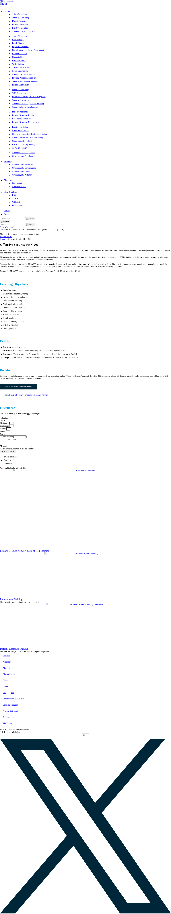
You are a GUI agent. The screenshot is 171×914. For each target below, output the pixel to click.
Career (6, 210)
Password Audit (19, 60)
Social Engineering (20, 71)
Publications (17, 205)
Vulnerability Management (23, 31)
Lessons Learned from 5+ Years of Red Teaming (24, 550)
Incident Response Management (25, 122)
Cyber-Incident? (7, 227)
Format (3, 434)
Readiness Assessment (21, 119)
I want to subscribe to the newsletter (18, 449)
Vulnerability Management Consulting (28, 103)
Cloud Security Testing (22, 141)
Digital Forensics (19, 21)
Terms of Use (8, 717)
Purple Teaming (19, 43)
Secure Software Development (25, 107)
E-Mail (3, 429)
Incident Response (20, 24)
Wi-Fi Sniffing (18, 64)
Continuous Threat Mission (23, 74)
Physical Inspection (20, 46)
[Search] (5, 221)
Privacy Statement (10, 711)
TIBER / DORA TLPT (22, 67)
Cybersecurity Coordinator (23, 156)
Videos (15, 198)
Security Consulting (20, 17)
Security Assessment (20, 100)
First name (4, 423)
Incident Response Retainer (23, 115)
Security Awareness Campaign (25, 81)
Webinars (16, 202)
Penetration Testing (20, 28)
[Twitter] (85, 913)
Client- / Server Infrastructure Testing (27, 137)
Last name (4, 426)
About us (7, 180)
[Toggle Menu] (1, 6)
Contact (7, 214)
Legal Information (10, 705)
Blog (14, 195)
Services (7, 11)
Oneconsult (17, 183)
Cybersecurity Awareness (23, 164)
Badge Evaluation (19, 53)
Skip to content (6, 1)
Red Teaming (18, 39)
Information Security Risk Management (28, 96)
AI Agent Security (19, 148)
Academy (8, 161)
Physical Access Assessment (24, 78)
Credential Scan (19, 57)
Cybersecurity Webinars (22, 175)
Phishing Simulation (20, 85)
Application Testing (20, 130)
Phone (3, 431)
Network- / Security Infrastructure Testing (29, 134)
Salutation (4, 418)
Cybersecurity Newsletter (13, 699)
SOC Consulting (19, 93)
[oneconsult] (85, 736)
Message (4, 446)
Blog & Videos (10, 192)
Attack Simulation (19, 14)
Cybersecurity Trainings (22, 171)
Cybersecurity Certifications (24, 168)
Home (2, 239)
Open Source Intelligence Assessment (28, 50)
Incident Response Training (14, 648)
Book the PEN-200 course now (18, 386)
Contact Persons (19, 186)
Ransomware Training (11, 599)
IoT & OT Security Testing (23, 144)
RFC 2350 (7, 723)
